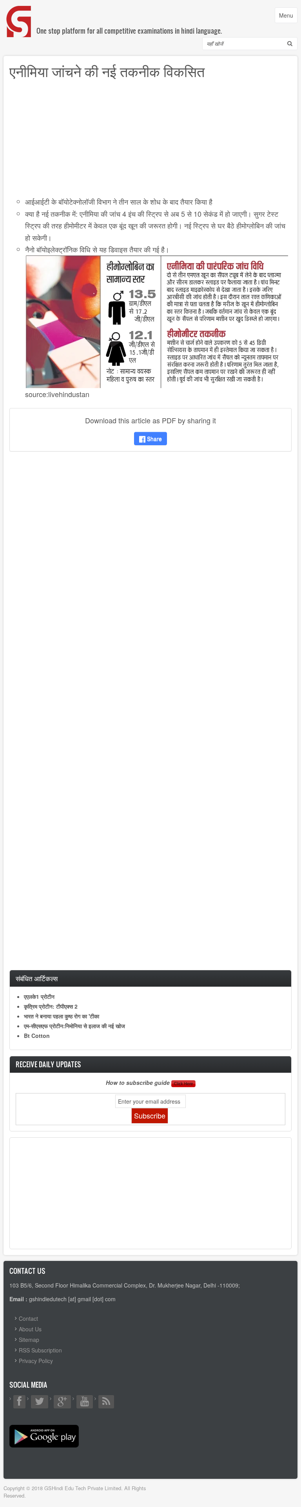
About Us (30, 1329)
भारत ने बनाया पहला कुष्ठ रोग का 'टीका (61, 1016)
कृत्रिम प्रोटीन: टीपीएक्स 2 (51, 1006)
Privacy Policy (36, 1361)
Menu (288, 17)
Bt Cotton (37, 1035)
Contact (28, 1318)
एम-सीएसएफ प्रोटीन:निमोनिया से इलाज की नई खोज (74, 1026)
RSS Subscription (40, 1350)
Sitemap (29, 1339)
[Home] (19, 13)
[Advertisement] (150, 141)
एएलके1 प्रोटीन (39, 996)
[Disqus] (150, 561)
